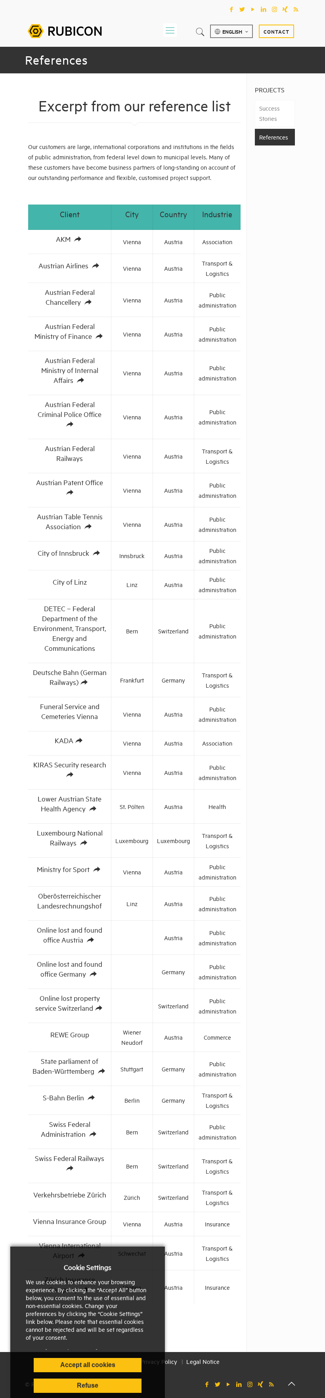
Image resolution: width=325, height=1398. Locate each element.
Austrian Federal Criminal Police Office (69, 409)
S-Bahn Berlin (64, 1097)
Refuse (87, 1385)
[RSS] (296, 9)
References (273, 137)
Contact (276, 31)
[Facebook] (232, 9)
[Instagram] (274, 9)
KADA (64, 740)
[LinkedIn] (264, 9)
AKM (64, 238)
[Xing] (285, 9)
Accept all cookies (87, 1365)
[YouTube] (253, 9)
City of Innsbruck (64, 552)
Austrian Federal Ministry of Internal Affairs (69, 370)
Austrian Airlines (64, 265)
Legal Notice (203, 1361)
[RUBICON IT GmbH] (64, 30)
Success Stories (269, 113)
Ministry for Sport (64, 869)
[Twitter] (242, 9)
